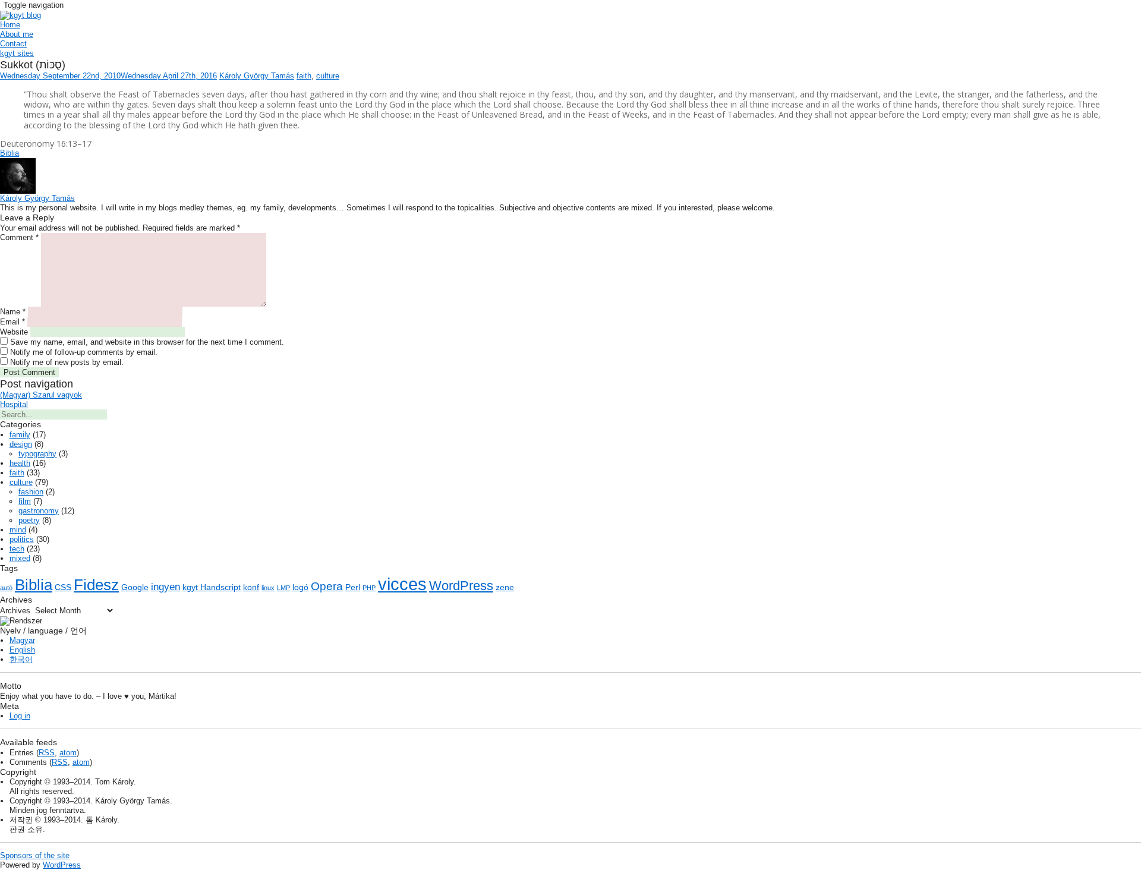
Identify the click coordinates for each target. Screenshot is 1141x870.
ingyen (165, 586)
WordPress (461, 585)
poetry (29, 520)
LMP (283, 587)
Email (12, 321)
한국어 (21, 659)
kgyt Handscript (211, 587)
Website (14, 331)
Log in (20, 715)
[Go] (112, 417)
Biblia (9, 153)
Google (135, 587)
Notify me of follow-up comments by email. (83, 352)
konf (251, 587)
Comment (19, 237)
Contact (13, 43)
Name (13, 311)
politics (22, 539)
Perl (352, 587)
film (24, 501)
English (22, 649)
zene (505, 587)
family (20, 434)
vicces (402, 584)
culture (327, 75)
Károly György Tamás (256, 75)
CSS (63, 587)
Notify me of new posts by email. (67, 362)
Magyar (22, 640)
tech (17, 548)
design (21, 444)
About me (16, 34)
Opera (327, 586)
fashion (30, 491)
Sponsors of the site (35, 855)
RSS (47, 752)
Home (10, 24)
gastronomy (38, 510)
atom (68, 752)
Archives (15, 610)
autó (6, 587)
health (20, 463)
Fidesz (96, 585)
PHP (369, 587)
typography (37, 453)
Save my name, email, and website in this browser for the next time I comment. (147, 342)
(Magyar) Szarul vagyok (41, 394)
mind (18, 529)
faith (304, 75)
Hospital (14, 404)
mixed (20, 558)
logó (300, 587)
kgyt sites (17, 53)
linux (268, 587)
